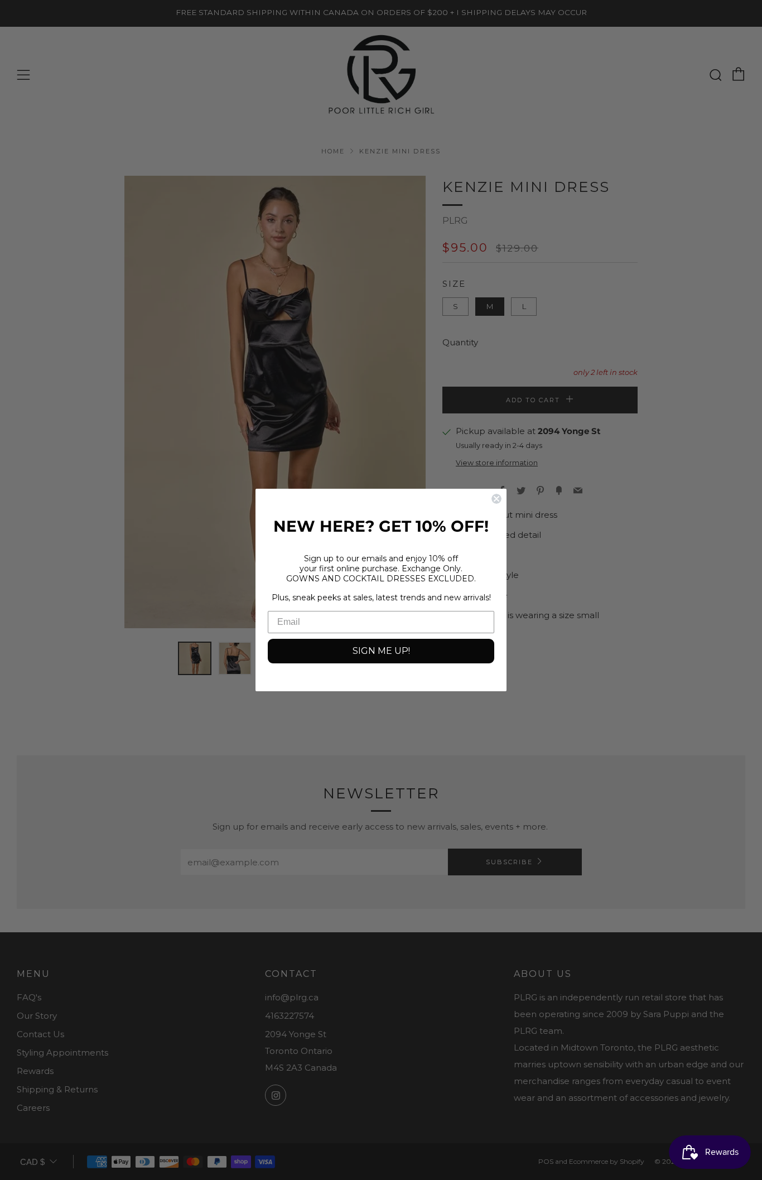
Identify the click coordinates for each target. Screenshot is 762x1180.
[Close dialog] (496, 498)
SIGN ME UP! (381, 651)
